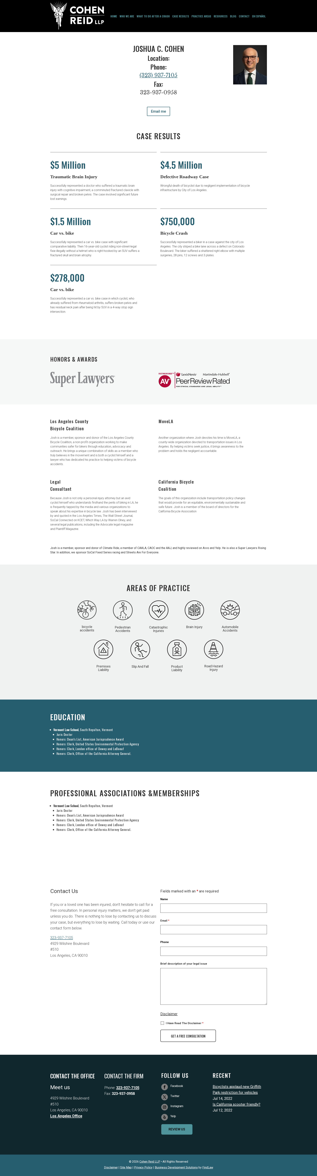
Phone (164, 942)
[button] (313, 1115)
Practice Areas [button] (201, 16)
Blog (233, 16)
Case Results (180, 16)
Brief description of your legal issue (183, 963)
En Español (259, 16)
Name (164, 899)
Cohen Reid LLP (149, 1161)
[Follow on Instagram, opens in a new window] (164, 1107)
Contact (244, 16)
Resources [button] (220, 16)
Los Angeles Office (66, 1116)
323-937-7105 (61, 937)
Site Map (126, 1167)
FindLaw (207, 1167)
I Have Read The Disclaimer (184, 1023)
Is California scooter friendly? (236, 1104)
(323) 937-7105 (158, 75)
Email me (158, 111)
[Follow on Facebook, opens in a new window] (164, 1087)
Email (164, 920)
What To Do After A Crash (153, 16)
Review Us (177, 1129)
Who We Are (127, 16)
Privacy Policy (143, 1167)
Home (113, 16)
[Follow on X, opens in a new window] (164, 1097)
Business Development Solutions (176, 1167)
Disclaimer (169, 1014)
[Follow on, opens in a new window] (164, 1117)
